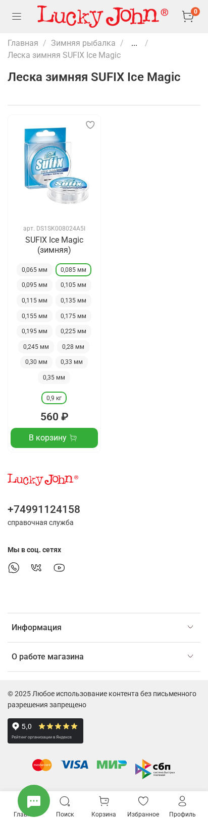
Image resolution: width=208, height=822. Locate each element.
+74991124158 (44, 509)
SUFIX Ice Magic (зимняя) (54, 245)
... (134, 43)
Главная (23, 43)
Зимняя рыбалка (83, 43)
